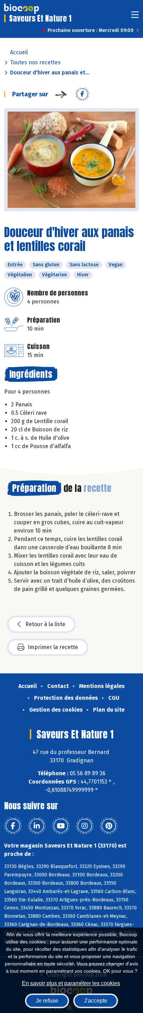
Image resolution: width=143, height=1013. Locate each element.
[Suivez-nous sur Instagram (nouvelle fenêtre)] (84, 826)
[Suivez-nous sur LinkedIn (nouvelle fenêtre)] (36, 826)
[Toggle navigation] (135, 17)
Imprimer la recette (53, 647)
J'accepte (95, 1001)
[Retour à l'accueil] (21, 8)
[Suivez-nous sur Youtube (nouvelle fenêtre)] (60, 826)
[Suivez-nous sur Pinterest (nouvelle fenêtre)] (108, 826)
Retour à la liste (45, 624)
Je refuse (47, 1001)
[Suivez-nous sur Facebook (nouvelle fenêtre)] (13, 826)
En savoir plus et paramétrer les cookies (71, 983)
